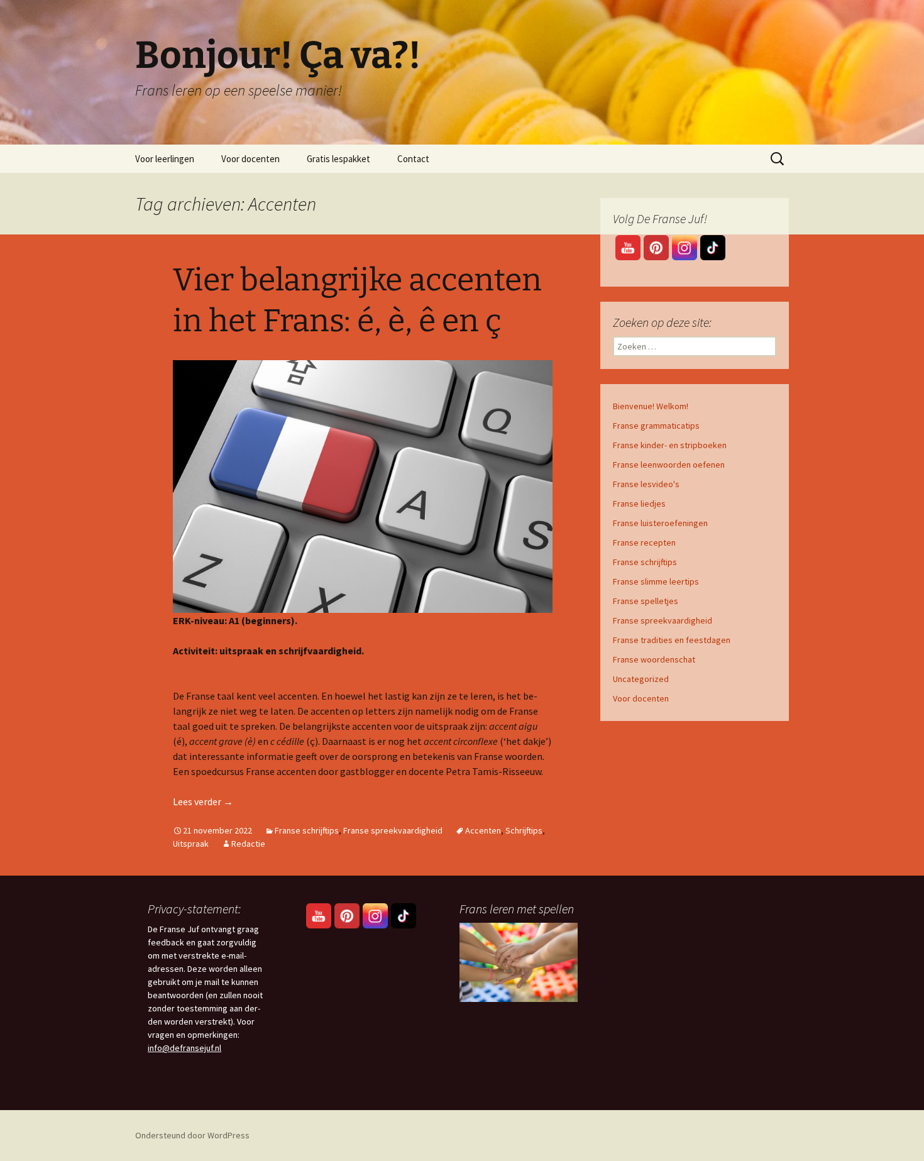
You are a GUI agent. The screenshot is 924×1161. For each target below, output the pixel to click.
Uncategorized (641, 679)
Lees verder (203, 801)
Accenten (483, 830)
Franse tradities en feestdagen (671, 640)
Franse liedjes (639, 503)
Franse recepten (644, 542)
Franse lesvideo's (646, 484)
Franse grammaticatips (656, 425)
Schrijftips (523, 830)
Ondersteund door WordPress (192, 1135)
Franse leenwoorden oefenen (669, 464)
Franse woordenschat (654, 659)
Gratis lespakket (338, 159)
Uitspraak (191, 843)
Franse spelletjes (645, 601)
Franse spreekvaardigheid (393, 830)
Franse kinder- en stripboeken (670, 445)
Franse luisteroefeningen (660, 523)
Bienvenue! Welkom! (650, 406)
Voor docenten (250, 159)
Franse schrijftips (307, 830)
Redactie (248, 843)
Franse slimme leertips (656, 581)
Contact (413, 159)
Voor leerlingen (164, 159)
